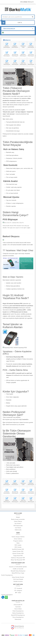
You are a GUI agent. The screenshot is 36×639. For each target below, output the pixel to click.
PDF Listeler (18, 545)
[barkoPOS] (7, 44)
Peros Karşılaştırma (18, 617)
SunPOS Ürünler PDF (18, 549)
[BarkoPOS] (15, 44)
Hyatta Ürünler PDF (18, 551)
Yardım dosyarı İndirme (18, 536)
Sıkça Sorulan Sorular (18, 577)
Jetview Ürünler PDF (18, 553)
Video (18, 543)
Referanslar (18, 619)
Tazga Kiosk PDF (18, 555)
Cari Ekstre (18, 527)
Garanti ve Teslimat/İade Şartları (18, 566)
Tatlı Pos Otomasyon (23, 63)
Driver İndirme (18, 538)
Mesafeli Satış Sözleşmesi (18, 571)
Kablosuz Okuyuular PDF (18, 557)
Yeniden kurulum (18, 581)
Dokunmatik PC (18, 604)
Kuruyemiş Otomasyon (15, 55)
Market (7, 46)
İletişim (18, 517)
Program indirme (18, 541)
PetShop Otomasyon (31, 46)
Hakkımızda (18, 529)
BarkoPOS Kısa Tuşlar (18, 573)
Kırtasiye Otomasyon (6, 55)
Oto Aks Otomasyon (15, 63)
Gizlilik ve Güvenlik (18, 568)
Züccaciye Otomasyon (31, 55)
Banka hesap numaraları (18, 519)
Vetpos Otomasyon (7, 63)
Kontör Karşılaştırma (7, 575)
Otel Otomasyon (31, 63)
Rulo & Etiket (18, 609)
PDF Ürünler (18, 547)
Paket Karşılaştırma (18, 611)
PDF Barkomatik (18, 525)
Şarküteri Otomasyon (23, 55)
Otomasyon (6, 47)
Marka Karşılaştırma (18, 613)
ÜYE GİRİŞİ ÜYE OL (26, 2)
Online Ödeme (18, 521)
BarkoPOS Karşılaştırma (18, 615)
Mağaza (15, 46)
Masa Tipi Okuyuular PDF (18, 559)
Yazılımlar (18, 606)
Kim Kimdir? (18, 523)
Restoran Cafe (23, 46)
